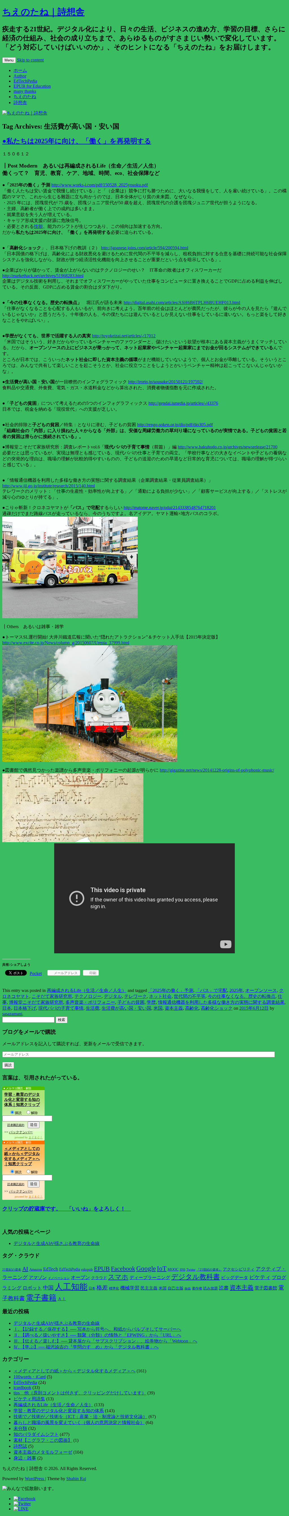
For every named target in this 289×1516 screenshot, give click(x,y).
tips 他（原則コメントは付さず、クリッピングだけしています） (80, 1392)
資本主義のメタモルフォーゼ (43, 1452)
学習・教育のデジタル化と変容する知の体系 (59, 1410)
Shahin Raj (76, 1478)
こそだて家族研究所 (52, 996)
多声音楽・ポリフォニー (90, 1002)
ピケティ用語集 (29, 1398)
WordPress (35, 1478)
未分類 (20, 1428)
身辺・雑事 (25, 1458)
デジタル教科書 (195, 1276)
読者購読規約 (15, 1124)
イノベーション (59, 1278)
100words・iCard (30, 1376)
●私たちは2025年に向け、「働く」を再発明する (76, 141)
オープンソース (261, 990)
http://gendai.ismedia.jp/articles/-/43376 (183, 403)
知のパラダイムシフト (36, 1434)
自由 (188, 1288)
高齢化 (192, 1008)
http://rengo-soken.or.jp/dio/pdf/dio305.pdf (175, 424)
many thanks (25, 91)
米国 (158, 1008)
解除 (34, 1113)
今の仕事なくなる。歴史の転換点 (241, 996)
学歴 (151, 1002)
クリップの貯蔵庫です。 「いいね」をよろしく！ (66, 1209)
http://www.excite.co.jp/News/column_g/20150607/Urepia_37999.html (65, 642)
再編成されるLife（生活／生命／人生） (86, 990)
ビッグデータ (234, 1277)
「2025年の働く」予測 (170, 990)
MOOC (173, 1269)
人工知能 (71, 1286)
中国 (48, 1288)
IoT (162, 1268)
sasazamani (12, 1013)
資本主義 (174, 1008)
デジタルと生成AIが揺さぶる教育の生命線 (57, 1243)
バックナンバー (21, 1132)
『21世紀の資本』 (209, 1269)
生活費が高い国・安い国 (126, 1008)
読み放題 (210, 1288)
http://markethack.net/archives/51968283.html (43, 275)
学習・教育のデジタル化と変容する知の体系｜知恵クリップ (22, 1099)
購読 (18, 1113)
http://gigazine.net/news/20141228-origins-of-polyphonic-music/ (217, 770)
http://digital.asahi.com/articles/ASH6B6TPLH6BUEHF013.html (182, 302)
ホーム (20, 70)
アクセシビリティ (239, 1269)
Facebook (123, 1268)
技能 (38, 226)
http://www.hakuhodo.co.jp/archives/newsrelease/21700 (227, 447)
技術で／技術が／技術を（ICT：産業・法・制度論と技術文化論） (80, 1416)
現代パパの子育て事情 (61, 1008)
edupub (87, 1269)
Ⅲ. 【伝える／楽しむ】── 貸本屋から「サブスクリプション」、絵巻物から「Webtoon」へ (105, 1341)
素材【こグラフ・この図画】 (43, 1440)
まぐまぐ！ (36, 1137)
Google (146, 1268)
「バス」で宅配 (211, 990)
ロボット (32, 1288)
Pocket (36, 973)
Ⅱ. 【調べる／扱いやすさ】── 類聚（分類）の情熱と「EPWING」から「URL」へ (97, 1335)
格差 (102, 1287)
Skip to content (30, 60)
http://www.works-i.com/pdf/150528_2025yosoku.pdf (99, 184)
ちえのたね (25, 96)
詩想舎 (20, 102)
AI (25, 1269)
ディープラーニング (150, 1277)
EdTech (50, 1269)
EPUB (102, 1268)
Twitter (191, 1269)
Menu (9, 60)
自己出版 (175, 1288)
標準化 (114, 1288)
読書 (224, 1288)
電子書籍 (41, 1297)
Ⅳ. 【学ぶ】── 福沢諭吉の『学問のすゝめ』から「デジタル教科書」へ (86, 1347)
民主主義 (149, 1288)
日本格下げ (25, 1008)
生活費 (92, 1008)
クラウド (99, 1278)
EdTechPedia (25, 81)
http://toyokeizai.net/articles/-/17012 (124, 335)
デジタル (113, 996)
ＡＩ (62, 1299)
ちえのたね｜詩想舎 (43, 12)
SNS (182, 1269)
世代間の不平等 (189, 996)
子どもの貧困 (130, 1002)
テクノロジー (88, 996)
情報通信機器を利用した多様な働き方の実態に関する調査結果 (221, 1002)
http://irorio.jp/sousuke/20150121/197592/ (165, 381)
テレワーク (135, 996)
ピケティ (260, 1277)
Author (20, 76)
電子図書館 (266, 1288)
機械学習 (129, 1288)
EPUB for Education (32, 86)
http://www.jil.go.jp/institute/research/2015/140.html (48, 485)
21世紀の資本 (11, 1269)
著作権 (197, 1288)
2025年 (236, 990)
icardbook (22, 1387)
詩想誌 (20, 1446)
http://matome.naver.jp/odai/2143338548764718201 (170, 507)
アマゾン (38, 1277)
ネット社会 (160, 996)
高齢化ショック (217, 1008)
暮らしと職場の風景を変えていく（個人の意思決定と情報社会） (79, 1422)
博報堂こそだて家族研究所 (36, 1002)
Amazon (35, 1269)
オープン (80, 1277)
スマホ (118, 1276)
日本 (6, 1008)
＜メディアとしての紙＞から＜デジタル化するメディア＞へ (74, 1370)
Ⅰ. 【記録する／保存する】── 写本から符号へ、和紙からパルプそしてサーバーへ (97, 1329)
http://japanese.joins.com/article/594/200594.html (144, 247)
